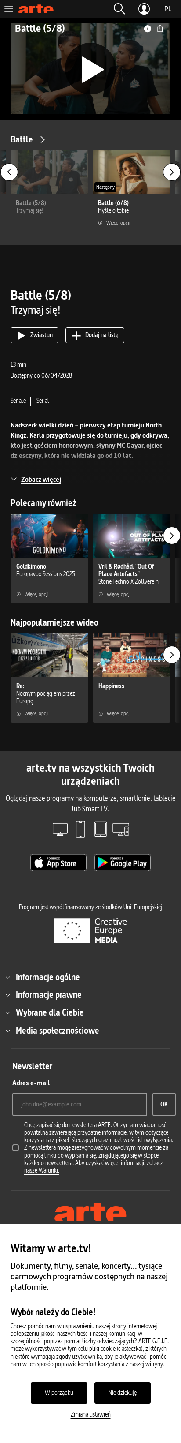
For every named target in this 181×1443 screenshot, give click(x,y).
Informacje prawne (49, 994)
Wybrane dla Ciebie (50, 1012)
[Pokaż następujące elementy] (172, 172)
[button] (119, 9)
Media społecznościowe (57, 1030)
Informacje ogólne (48, 977)
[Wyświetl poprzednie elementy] (9, 172)
